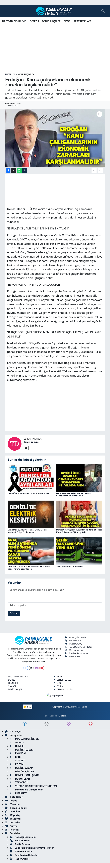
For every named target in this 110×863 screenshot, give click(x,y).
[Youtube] (41, 668)
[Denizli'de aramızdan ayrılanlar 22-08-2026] (31, 477)
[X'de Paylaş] (13, 170)
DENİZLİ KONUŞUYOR (27, 775)
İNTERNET (21, 793)
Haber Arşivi (74, 656)
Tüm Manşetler (76, 650)
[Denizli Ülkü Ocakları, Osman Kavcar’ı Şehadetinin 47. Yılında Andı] (79, 477)
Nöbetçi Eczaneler (77, 637)
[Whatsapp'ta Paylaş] (19, 170)
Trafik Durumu (75, 643)
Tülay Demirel (31, 441)
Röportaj (15, 815)
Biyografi (15, 818)
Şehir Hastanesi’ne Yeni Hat (69, 566)
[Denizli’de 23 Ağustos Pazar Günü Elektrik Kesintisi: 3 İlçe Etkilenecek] (31, 514)
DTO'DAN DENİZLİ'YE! (14, 21)
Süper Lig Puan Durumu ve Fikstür (34, 847)
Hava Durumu (75, 640)
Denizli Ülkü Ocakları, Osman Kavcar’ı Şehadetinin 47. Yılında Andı (74, 494)
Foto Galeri (16, 796)
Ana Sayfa (15, 731)
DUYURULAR (22, 778)
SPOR (67, 21)
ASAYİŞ (60, 676)
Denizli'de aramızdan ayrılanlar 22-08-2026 (29, 493)
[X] (31, 668)
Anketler (15, 822)
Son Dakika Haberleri (78, 653)
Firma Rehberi (18, 807)
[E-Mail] (26, 448)
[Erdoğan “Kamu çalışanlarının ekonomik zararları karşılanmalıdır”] (55, 138)
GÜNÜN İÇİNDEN (26, 74)
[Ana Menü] (6, 11)
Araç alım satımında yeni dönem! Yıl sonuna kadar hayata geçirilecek (29, 567)
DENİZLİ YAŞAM (15, 689)
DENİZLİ (34, 21)
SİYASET (12, 686)
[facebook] (24, 724)
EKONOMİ (13, 683)
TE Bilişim (62, 715)
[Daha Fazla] (24, 170)
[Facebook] (25, 668)
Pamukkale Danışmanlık (29, 789)
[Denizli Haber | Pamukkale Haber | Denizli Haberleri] (54, 11)
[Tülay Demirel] (14, 443)
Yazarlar (15, 804)
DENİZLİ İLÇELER (51, 21)
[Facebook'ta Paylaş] (8, 170)
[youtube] (90, 724)
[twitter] (46, 724)
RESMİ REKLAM (82, 21)
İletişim (14, 829)
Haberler (10, 74)
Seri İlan (15, 811)
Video (13, 800)
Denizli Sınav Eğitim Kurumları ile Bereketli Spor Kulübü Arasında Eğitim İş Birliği (79, 530)
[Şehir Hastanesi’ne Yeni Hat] (79, 550)
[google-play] (55, 695)
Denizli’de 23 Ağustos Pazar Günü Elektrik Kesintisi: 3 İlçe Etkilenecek (28, 530)
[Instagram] (36, 668)
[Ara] (103, 11)
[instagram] (68, 724)
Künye (13, 826)
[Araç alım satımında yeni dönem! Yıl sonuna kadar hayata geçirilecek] (31, 550)
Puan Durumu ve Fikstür (80, 647)
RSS (29, 706)
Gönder (14, 613)
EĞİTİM (60, 686)
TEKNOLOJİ (21, 782)
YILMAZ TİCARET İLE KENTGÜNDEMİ (36, 786)
